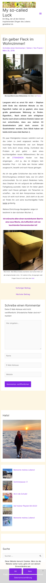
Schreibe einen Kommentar (14, 48)
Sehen (29, 48)
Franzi (39, 96)
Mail (33, 278)
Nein (30, 571)
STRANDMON (18, 158)
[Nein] (43, 570)
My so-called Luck (15, 13)
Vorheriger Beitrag (23, 288)
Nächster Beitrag (23, 294)
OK (15, 571)
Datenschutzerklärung (23, 578)
